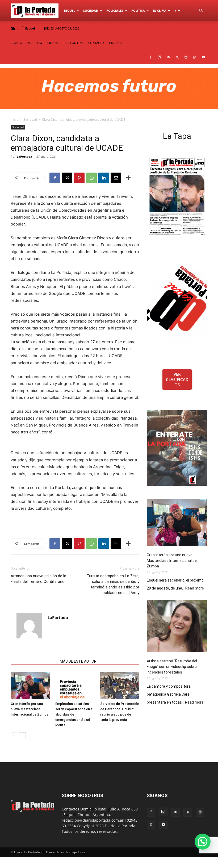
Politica (138, 10)
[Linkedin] (103, 178)
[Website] (186, 57)
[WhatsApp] (195, 57)
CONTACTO (96, 43)
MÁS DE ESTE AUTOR (78, 661)
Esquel (69, 10)
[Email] (116, 178)
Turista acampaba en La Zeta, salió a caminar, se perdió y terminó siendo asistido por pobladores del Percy (113, 584)
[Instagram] (160, 57)
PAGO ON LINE (73, 43)
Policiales (114, 10)
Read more (194, 588)
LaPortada (24, 156)
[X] (177, 57)
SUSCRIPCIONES (47, 43)
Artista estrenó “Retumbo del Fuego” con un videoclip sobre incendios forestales (172, 666)
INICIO (113, 43)
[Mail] (168, 57)
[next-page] (22, 735)
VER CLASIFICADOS (177, 379)
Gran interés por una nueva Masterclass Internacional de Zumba (29, 709)
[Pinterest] (79, 178)
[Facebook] (151, 57)
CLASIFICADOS (21, 43)
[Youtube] (203, 57)
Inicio (14, 119)
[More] (128, 178)
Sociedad (90, 10)
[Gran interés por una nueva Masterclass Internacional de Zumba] (30, 685)
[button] (201, 10)
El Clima (159, 10)
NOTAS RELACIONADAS (33, 661)
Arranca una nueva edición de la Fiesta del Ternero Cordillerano (38, 579)
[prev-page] (14, 735)
